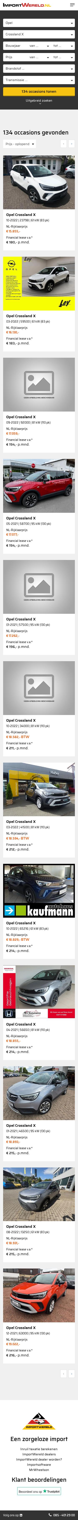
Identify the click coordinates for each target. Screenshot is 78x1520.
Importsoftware (39, 1464)
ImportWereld (27, 5)
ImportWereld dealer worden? (39, 1459)
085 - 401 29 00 (64, 1515)
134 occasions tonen (39, 91)
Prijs (9, 57)
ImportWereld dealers (39, 1454)
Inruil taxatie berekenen (39, 1449)
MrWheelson (39, 1469)
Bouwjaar (13, 45)
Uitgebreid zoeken (39, 100)
